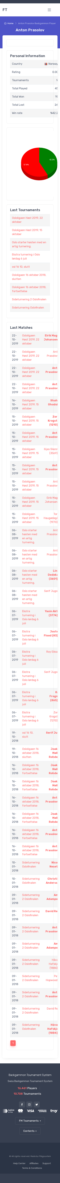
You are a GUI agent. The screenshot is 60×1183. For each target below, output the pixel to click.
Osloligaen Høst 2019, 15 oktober (30, 404)
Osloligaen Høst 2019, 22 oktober (30, 339)
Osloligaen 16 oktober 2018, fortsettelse (30, 769)
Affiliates (34, 1163)
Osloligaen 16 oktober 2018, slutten (30, 753)
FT (4, 10)
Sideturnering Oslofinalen (28, 307)
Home (11, 23)
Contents (28, 1130)
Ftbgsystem (45, 1156)
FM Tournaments (29, 1120)
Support (46, 1163)
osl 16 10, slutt (21, 266)
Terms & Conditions (32, 1168)
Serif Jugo (51, 591)
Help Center (19, 1163)
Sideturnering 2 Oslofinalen (29, 299)
